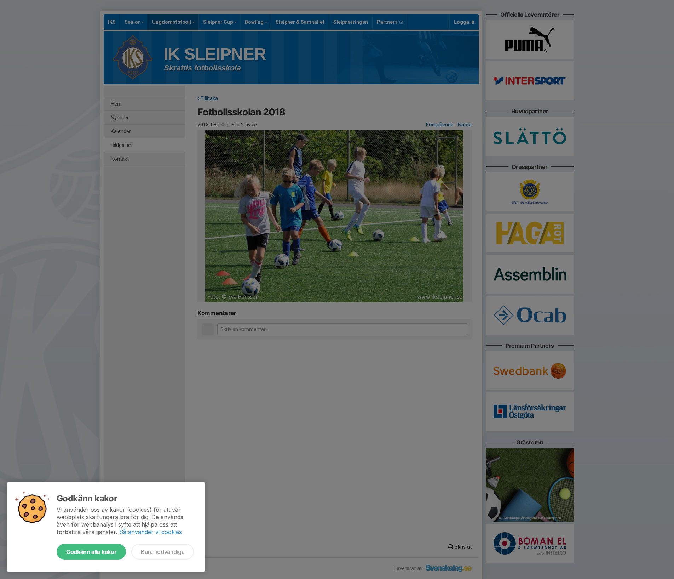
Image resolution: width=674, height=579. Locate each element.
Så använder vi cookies (150, 531)
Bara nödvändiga (162, 551)
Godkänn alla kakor (91, 551)
